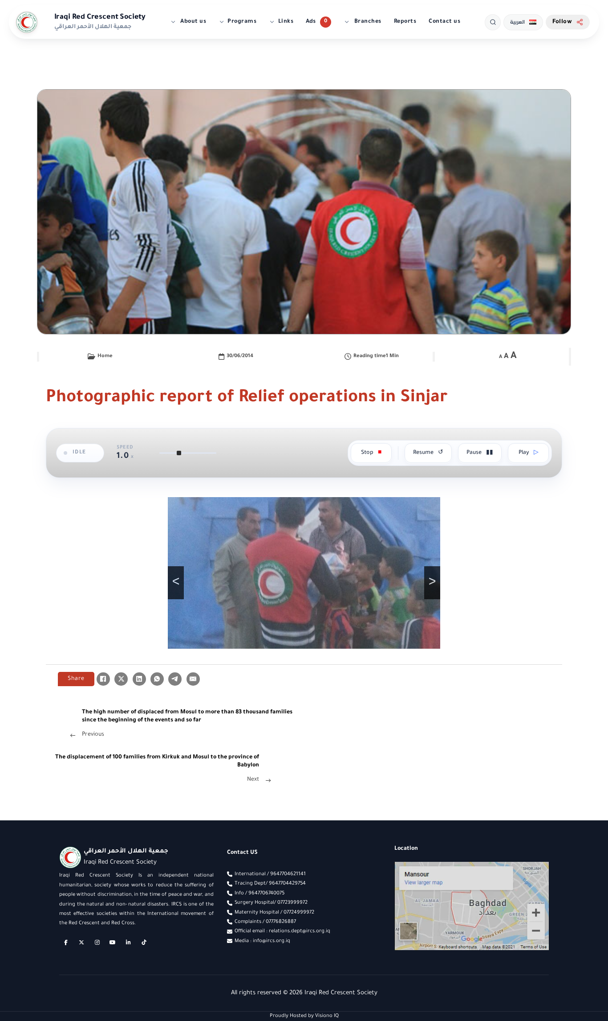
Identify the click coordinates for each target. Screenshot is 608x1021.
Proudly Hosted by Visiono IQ (304, 1016)
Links (286, 22)
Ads (311, 22)
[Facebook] (103, 679)
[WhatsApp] (157, 679)
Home (105, 356)
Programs (241, 22)
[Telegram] (175, 679)
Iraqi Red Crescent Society (100, 17)
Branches (367, 22)
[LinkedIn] (139, 679)
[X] (121, 679)
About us (193, 22)
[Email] (193, 679)
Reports (405, 22)
